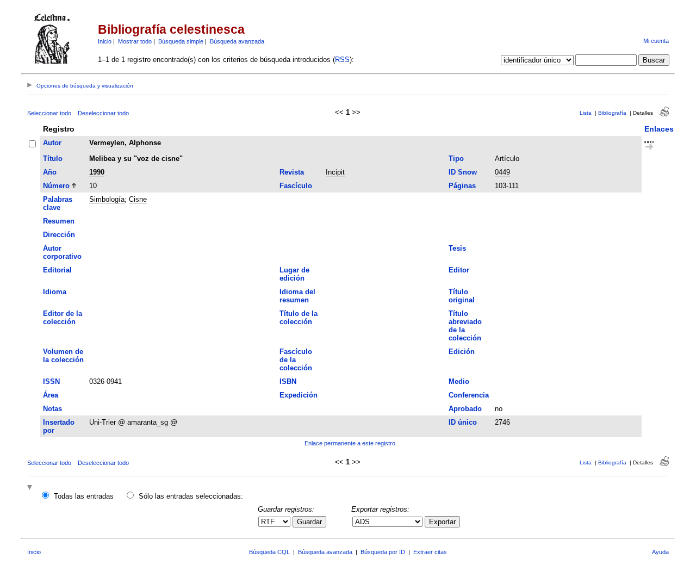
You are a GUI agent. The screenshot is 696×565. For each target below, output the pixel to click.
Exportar (442, 522)
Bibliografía (612, 113)
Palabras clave (57, 203)
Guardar (309, 522)
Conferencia (469, 395)
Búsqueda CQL (269, 552)
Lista (586, 113)
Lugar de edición (294, 274)
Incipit (335, 172)
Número (56, 186)
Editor (459, 270)
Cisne (138, 199)
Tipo (456, 158)
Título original (462, 296)
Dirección (59, 235)
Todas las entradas (84, 496)
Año (50, 172)
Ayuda (660, 552)
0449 (502, 172)
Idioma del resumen (297, 296)
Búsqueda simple (180, 41)
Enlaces (659, 129)
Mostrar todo (135, 41)
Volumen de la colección (63, 355)
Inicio (104, 41)
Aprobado (465, 409)
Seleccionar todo (49, 113)
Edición (462, 351)
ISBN (287, 381)
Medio (459, 381)
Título (53, 158)
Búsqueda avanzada (237, 41)
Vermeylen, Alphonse (125, 143)
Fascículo (295, 186)
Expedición (298, 395)
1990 (96, 172)
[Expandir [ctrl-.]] (31, 488)
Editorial (57, 270)
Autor (52, 143)
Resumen (58, 221)
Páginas (462, 186)
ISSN (51, 381)
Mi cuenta (656, 41)
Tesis (457, 248)
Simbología (107, 199)
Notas (52, 409)
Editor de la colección (62, 317)
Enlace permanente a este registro (349, 443)
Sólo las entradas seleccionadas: (191, 496)
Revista (291, 172)
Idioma (54, 292)
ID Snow (463, 172)
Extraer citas (430, 552)
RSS (342, 59)
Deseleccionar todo (103, 113)
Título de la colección (298, 317)
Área (50, 395)
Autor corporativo (62, 252)
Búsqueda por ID (383, 552)
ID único (463, 422)
